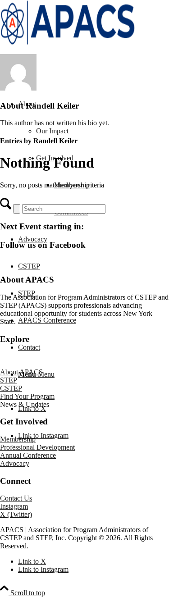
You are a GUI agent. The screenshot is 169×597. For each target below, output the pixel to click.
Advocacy (14, 463)
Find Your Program (27, 396)
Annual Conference (28, 455)
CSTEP (11, 388)
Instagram (14, 506)
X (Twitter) (16, 514)
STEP (8, 380)
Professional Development (37, 447)
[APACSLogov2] (67, 42)
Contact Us (16, 498)
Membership (18, 439)
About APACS (21, 372)
